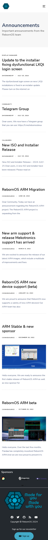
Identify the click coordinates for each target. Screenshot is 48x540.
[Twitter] (18, 517)
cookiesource (8, 196)
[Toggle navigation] (38, 6)
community (7, 104)
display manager (9, 55)
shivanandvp (8, 76)
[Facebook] (12, 517)
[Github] (24, 517)
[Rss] (30, 517)
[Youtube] (36, 517)
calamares (7, 140)
